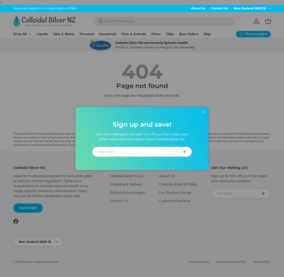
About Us (198, 8)
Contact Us (219, 8)
